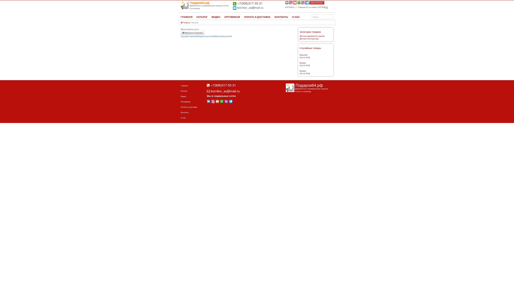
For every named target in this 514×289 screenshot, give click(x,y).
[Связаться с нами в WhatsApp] (299, 2)
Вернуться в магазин (193, 32)
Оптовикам (232, 17)
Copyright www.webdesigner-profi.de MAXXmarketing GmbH (206, 36)
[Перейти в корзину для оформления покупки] (326, 7)
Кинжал (303, 70)
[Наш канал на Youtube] (295, 2)
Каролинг (304, 54)
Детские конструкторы (309, 38)
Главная (186, 17)
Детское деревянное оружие (312, 36)
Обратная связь (317, 2)
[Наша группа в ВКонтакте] (287, 2)
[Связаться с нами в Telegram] (307, 2)
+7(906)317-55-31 (249, 3)
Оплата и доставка (257, 17)
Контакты (281, 17)
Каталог (202, 17)
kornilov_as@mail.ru (249, 7)
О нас (296, 17)
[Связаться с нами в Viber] (303, 2)
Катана (303, 62)
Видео (216, 17)
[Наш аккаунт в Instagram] (291, 2)
